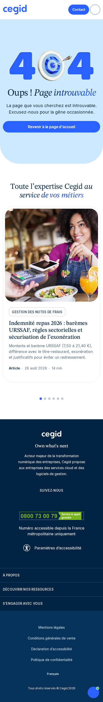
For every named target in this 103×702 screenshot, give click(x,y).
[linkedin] (28, 501)
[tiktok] (63, 501)
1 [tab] (41, 398)
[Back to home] (15, 9)
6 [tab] (62, 398)
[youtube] (40, 501)
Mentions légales (51, 627)
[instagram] (51, 501)
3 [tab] (49, 398)
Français (53, 674)
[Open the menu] (95, 10)
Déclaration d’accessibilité (51, 649)
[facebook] (74, 501)
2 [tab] (45, 398)
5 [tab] (58, 398)
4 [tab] (53, 398)
